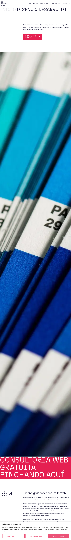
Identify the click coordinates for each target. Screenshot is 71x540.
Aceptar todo (58, 536)
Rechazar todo (36, 536)
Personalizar (12, 536)
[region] (35, 531)
